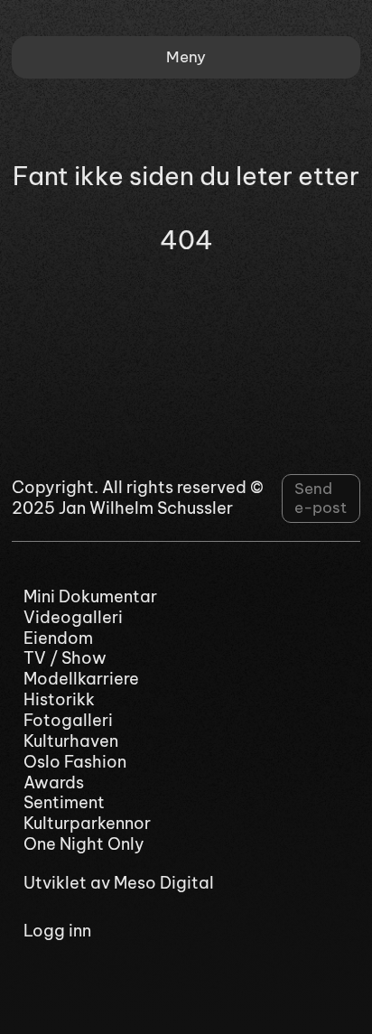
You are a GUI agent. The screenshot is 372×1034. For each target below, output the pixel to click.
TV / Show (65, 658)
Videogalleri (73, 618)
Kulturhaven (70, 741)
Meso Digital (164, 882)
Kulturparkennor (87, 824)
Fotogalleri (68, 721)
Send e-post (320, 498)
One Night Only (83, 844)
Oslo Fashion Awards (74, 772)
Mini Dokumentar (90, 597)
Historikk (59, 700)
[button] (186, 57)
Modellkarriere (81, 679)
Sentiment (64, 803)
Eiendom (58, 638)
